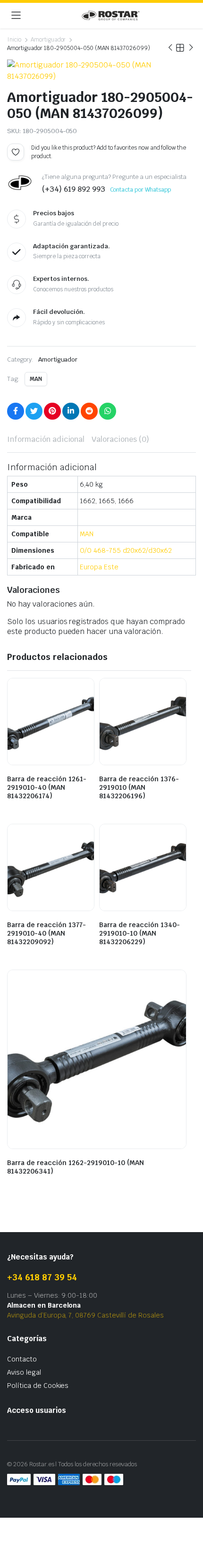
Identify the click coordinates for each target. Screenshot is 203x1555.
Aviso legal (24, 1372)
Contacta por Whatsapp (140, 190)
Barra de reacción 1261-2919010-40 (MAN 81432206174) (46, 787)
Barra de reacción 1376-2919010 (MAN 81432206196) (139, 787)
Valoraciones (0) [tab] (120, 439)
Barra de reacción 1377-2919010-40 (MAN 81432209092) (46, 933)
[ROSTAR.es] (110, 15)
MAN (36, 379)
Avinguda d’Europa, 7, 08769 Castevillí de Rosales (85, 1315)
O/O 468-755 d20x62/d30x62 (126, 550)
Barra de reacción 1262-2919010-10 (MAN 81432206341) (75, 1166)
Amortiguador (48, 39)
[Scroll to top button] (187, 1512)
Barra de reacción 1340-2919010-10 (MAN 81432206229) (139, 933)
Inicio (14, 39)
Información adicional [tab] (46, 439)
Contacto (22, 1359)
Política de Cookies (37, 1385)
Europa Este (99, 567)
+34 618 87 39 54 (42, 1277)
